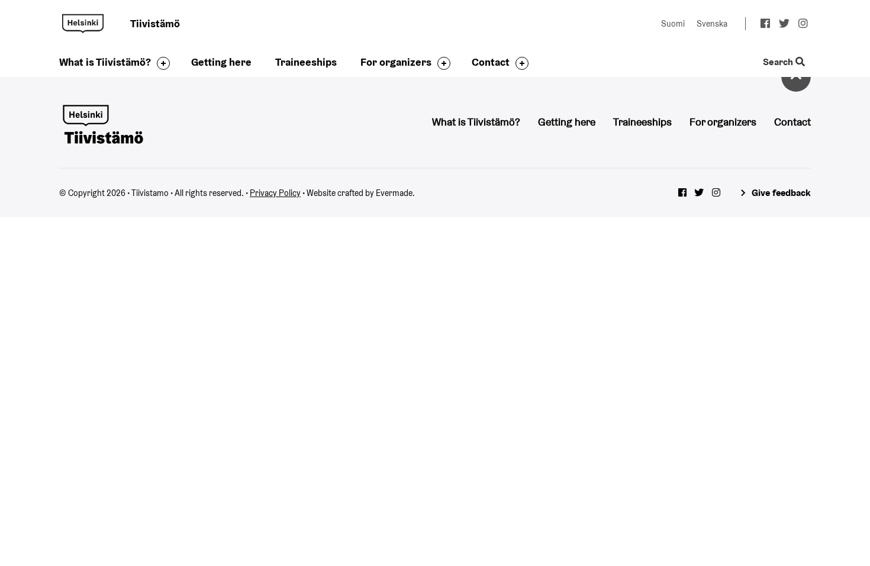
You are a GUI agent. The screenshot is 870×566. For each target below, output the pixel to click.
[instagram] (803, 25)
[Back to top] (796, 77)
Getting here (221, 62)
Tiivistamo (83, 23)
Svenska (712, 23)
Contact (491, 62)
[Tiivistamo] (102, 123)
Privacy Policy (275, 193)
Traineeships (306, 62)
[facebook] (766, 25)
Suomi (673, 23)
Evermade (394, 193)
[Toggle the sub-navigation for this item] (160, 63)
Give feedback (781, 192)
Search (779, 62)
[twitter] (783, 25)
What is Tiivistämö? (105, 62)
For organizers (395, 62)
